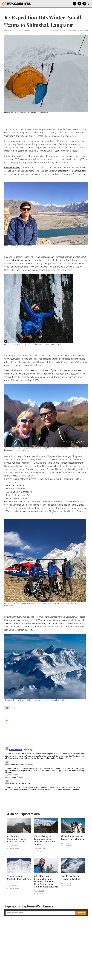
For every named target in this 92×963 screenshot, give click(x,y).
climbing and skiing (21, 260)
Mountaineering (83, 31)
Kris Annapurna (39, 851)
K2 (67, 31)
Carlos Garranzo (12, 167)
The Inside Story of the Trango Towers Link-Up (72, 837)
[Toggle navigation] (88, 4)
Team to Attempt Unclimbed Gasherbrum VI (19, 879)
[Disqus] (46, 775)
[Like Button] (7, 707)
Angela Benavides (24, 31)
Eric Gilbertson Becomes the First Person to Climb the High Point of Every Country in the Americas (46, 881)
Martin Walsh (38, 893)
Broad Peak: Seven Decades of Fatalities (71, 877)
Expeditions (54, 31)
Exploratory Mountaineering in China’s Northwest (16, 839)
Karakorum (72, 31)
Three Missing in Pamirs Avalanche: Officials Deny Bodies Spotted (44, 840)
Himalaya (62, 31)
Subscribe (81, 913)
